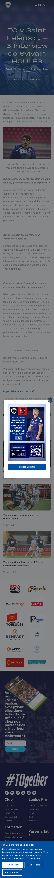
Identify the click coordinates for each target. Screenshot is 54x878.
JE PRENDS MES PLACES (27, 467)
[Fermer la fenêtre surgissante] (50, 400)
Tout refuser (33, 864)
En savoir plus (33, 858)
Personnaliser (12, 872)
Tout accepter (12, 864)
